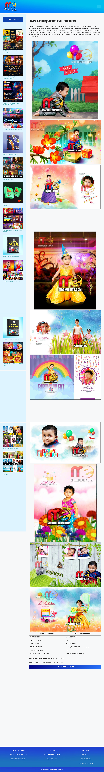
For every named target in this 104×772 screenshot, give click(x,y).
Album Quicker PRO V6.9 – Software (11, 256)
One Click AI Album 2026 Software (11, 154)
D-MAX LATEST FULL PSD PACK (10, 448)
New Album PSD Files (8, 179)
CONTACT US (85, 754)
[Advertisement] (65, 220)
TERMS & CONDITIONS (86, 763)
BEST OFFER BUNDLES (18, 759)
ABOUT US (85, 750)
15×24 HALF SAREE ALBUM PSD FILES (11, 281)
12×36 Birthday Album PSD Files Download (12, 129)
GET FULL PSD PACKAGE (65, 667)
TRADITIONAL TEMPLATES (18, 754)
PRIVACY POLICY (85, 759)
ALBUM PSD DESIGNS (18, 750)
